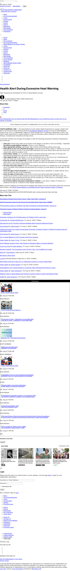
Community (4, 220)
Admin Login (7, 538)
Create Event (7, 71)
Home (5, 37)
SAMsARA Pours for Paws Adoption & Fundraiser (16, 376)
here (49, 475)
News (5, 14)
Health (2, 277)
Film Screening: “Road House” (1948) (13, 428)
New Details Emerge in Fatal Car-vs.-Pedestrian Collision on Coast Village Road (26, 261)
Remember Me (6, 486)
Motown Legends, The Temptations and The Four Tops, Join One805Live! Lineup (26, 249)
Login (24, 6)
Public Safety (4, 240)
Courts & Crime (5, 246)
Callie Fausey (15, 226)
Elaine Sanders (17, 246)
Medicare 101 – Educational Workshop (13, 338)
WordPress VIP (36, 569)
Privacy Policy (4, 561)
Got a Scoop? (12, 11)
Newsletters (16, 6)
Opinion (5, 21)
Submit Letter (7, 537)
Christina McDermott (16, 220)
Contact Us (7, 70)
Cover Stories (7, 59)
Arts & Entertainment (10, 16)
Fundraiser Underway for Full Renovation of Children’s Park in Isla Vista (23, 217)
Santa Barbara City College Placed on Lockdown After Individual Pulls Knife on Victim (27, 268)
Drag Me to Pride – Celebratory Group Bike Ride (16, 320)
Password (3, 483)
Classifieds (6, 31)
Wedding (6, 61)
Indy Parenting (8, 30)
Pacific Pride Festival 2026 (9, 292)
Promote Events (8, 527)
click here (3, 569)
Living (5, 18)
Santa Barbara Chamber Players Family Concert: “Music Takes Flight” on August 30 (23, 199)
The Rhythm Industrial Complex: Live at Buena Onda (17, 397)
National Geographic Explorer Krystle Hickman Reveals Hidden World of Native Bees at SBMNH (26, 202)
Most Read (6, 214)
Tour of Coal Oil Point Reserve (10, 310)
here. (17, 493)
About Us (6, 68)
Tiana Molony (10, 252)
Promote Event (8, 504)
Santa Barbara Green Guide (12, 63)
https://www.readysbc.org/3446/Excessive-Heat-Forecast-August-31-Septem (37, 187)
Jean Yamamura (16, 271)
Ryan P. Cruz (15, 240)
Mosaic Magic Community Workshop (13, 386)
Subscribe (4, 11)
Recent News (7, 212)
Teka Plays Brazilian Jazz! (9, 407)
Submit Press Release (10, 520)
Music (2, 252)
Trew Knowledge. (17, 569)
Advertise (6, 66)
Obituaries (6, 26)
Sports (5, 24)
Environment (4, 226)
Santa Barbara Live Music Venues (14, 44)
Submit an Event (5, 6)
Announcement (5, 84)
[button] (9, 457)
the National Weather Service (39, 131)
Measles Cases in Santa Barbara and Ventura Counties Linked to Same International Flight (29, 274)
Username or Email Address (9, 480)
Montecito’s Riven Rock (7, 255)
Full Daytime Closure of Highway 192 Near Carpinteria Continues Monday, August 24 (23, 209)
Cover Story (7, 514)
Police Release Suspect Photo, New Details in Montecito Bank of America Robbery (27, 243)
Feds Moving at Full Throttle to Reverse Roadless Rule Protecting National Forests (26, 223)
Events (5, 23)
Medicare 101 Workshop (8, 348)
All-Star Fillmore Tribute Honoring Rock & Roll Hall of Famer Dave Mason (24, 417)
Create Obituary (8, 535)
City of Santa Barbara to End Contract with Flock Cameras (19, 237)
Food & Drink (7, 19)
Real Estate (7, 28)
